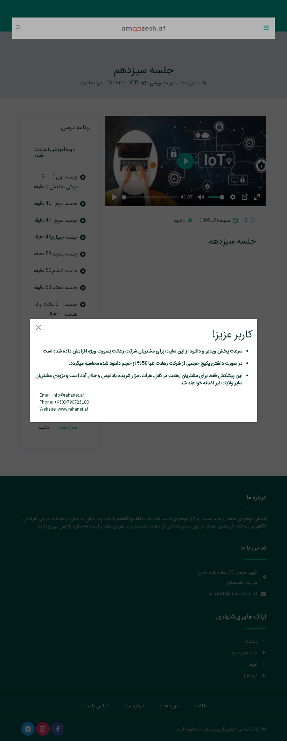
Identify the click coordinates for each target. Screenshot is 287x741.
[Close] (38, 327)
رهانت (117, 351)
